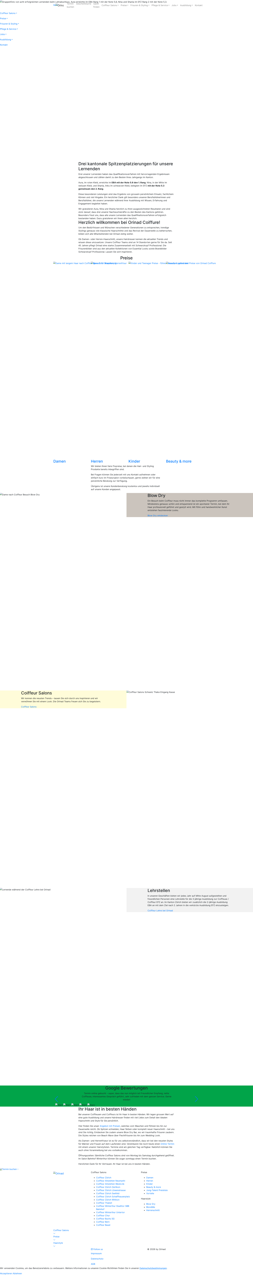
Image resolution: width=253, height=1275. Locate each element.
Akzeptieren (6, 1273)
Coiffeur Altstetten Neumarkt (110, 1180)
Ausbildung (185, 5)
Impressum (96, 1253)
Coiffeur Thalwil (104, 1203)
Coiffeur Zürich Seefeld (107, 1193)
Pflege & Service (160, 5)
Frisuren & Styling (139, 5)
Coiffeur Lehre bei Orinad (160, 910)
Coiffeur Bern (103, 1221)
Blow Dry (150, 1204)
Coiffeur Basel (103, 1225)
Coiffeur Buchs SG (105, 1218)
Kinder (149, 1184)
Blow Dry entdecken (158, 515)
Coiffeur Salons (109, 5)
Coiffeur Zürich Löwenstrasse (111, 1190)
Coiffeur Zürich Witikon (107, 1199)
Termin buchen (9, 1169)
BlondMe (150, 1207)
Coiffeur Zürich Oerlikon (108, 1187)
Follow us (98, 1249)
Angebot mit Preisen (110, 1126)
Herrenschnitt (153, 1210)
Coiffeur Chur (103, 1215)
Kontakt (199, 5)
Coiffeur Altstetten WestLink (110, 1184)
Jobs (174, 5)
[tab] (126, 1232)
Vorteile (150, 1193)
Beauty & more (153, 1187)
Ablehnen (17, 1273)
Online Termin (167, 1144)
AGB (93, 1264)
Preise (124, 5)
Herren (149, 1180)
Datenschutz (97, 1258)
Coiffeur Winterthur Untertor (110, 1212)
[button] (126, 1232)
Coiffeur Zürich (103, 1177)
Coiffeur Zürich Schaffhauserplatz (113, 1196)
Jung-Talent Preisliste (157, 1190)
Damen (149, 1177)
